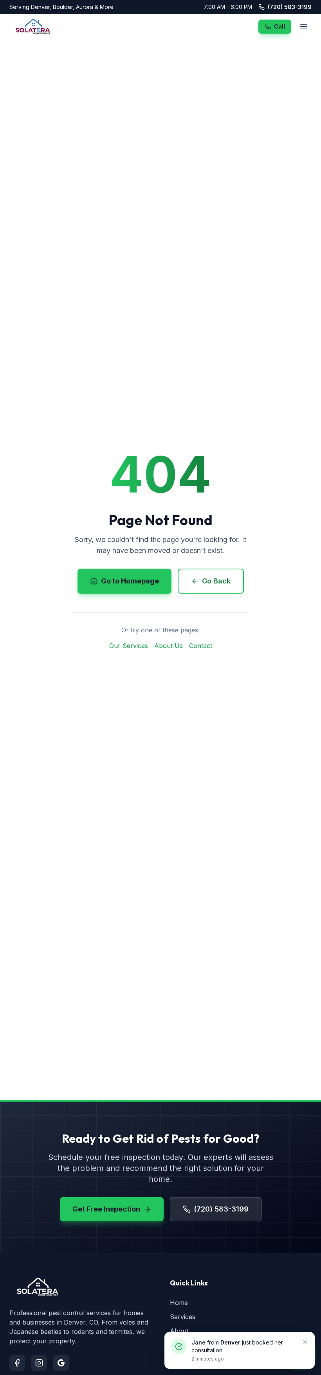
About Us (168, 646)
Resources (186, 1345)
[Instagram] (39, 1363)
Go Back (216, 581)
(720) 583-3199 (290, 7)
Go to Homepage (130, 581)
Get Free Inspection (106, 1209)
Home (179, 1303)
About (179, 1331)
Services (182, 1317)
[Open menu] (304, 26)
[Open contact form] (299, 1353)
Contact (200, 646)
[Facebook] (17, 1363)
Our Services (128, 646)
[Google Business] (61, 1363)
